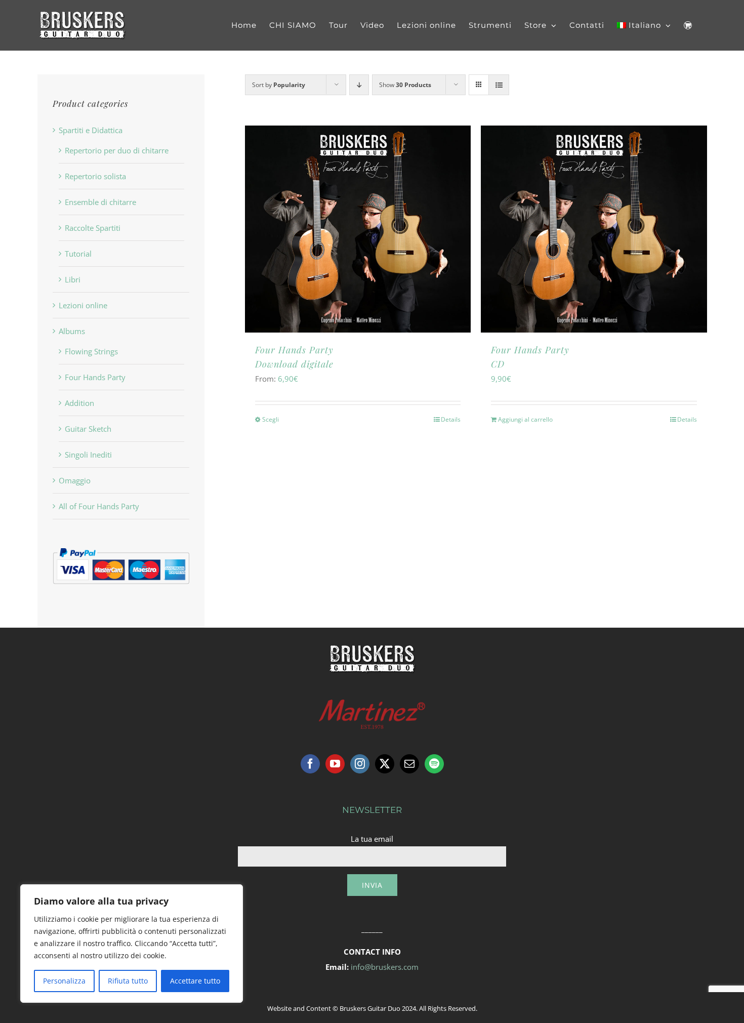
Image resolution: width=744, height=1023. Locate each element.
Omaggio (75, 480)
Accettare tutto (195, 981)
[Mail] (409, 763)
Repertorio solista (95, 176)
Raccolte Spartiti (92, 228)
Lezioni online (83, 305)
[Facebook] (310, 763)
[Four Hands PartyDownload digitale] (358, 229)
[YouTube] (335, 763)
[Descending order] (359, 84)
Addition (79, 403)
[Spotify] (434, 763)
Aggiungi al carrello (525, 419)
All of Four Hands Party (99, 506)
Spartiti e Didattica (90, 130)
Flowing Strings (91, 351)
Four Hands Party (95, 377)
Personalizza (64, 981)
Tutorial (78, 254)
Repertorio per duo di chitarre (117, 150)
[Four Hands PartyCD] (594, 229)
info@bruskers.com (385, 967)
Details (451, 419)
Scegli (270, 419)
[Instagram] (359, 763)
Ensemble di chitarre (100, 202)
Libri (72, 279)
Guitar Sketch (88, 429)
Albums (72, 331)
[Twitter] (384, 763)
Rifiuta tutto (128, 981)
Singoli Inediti (88, 454)
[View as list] (499, 85)
